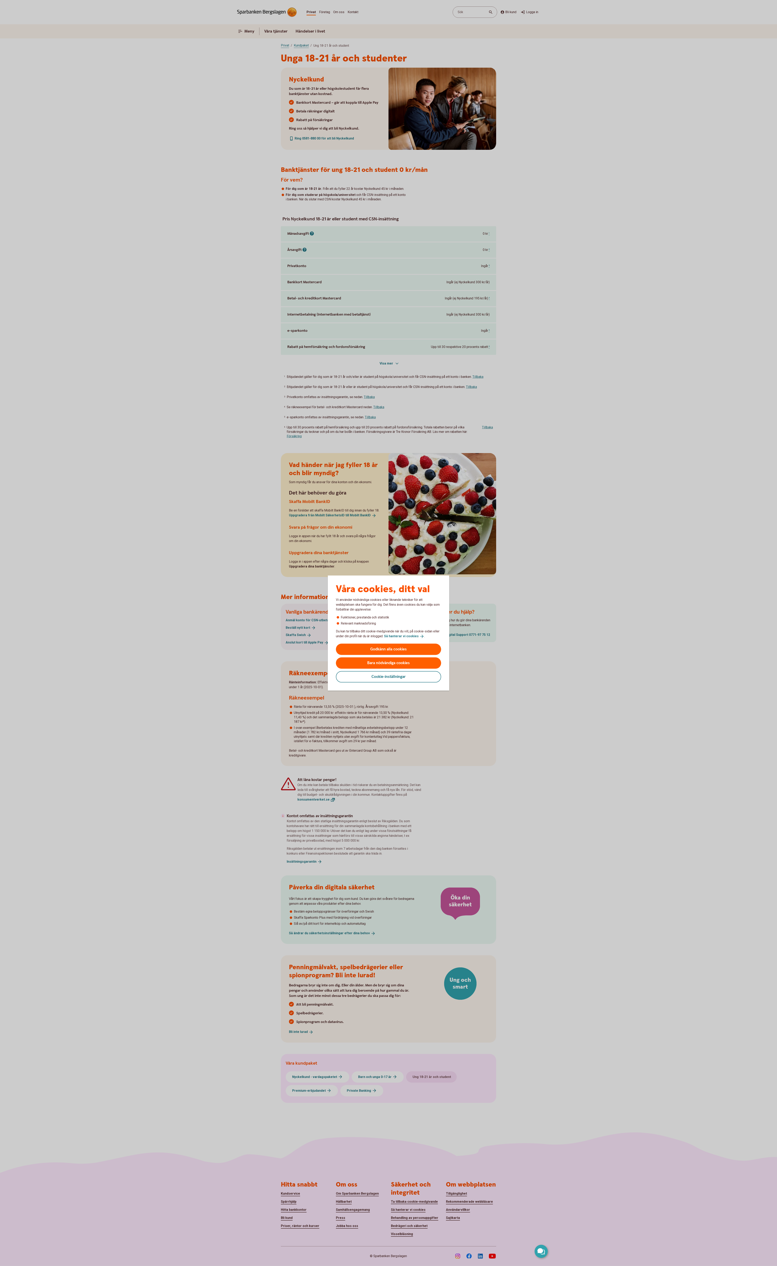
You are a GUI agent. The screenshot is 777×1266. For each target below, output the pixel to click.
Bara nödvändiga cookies (388, 662)
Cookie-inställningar (389, 676)
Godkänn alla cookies (388, 649)
